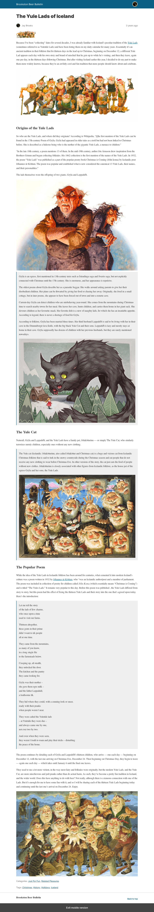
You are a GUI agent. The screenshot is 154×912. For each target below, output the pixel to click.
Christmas (27, 887)
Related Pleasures (50, 881)
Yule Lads (132, 42)
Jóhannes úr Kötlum (62, 579)
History (36, 887)
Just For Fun (34, 881)
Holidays (45, 887)
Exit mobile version (77, 907)
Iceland (54, 887)
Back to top (132, 899)
